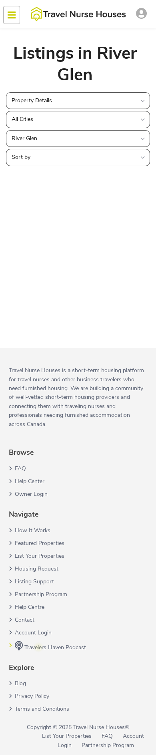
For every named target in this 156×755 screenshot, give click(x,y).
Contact (24, 620)
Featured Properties (39, 543)
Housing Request (36, 569)
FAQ (20, 468)
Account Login (33, 632)
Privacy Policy (32, 696)
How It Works (32, 530)
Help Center (29, 481)
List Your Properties (39, 556)
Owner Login (31, 494)
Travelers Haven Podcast (54, 647)
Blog (20, 683)
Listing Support (34, 581)
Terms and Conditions (42, 709)
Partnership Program (41, 594)
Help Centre (29, 607)
